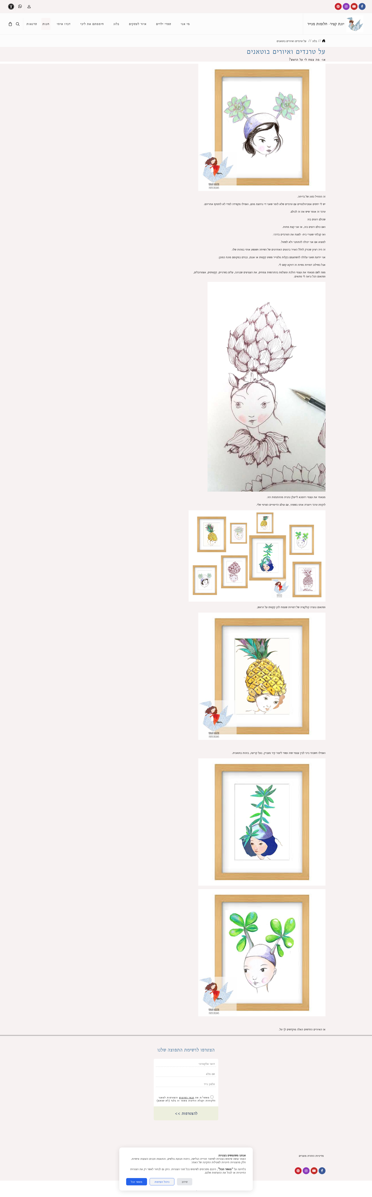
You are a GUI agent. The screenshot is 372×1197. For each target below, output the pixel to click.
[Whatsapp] (20, 6)
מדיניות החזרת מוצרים (312, 1156)
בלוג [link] (314, 41)
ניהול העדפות (162, 1182)
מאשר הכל (136, 1182)
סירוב (185, 1182)
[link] (354, 23)
